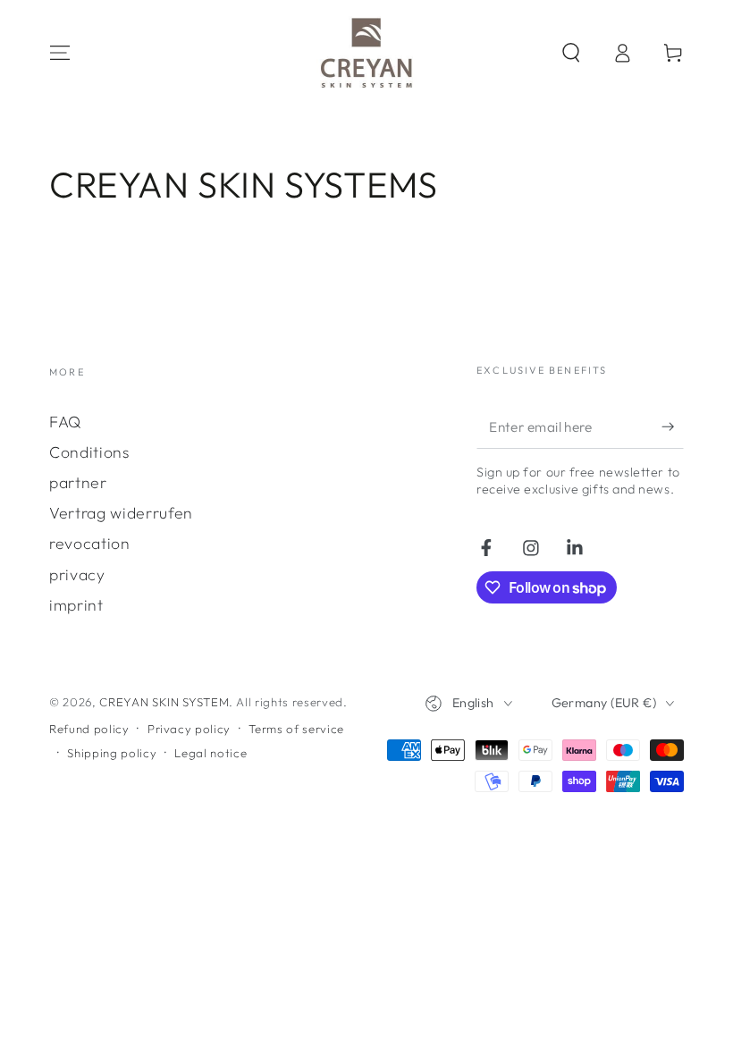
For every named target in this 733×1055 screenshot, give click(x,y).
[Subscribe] (672, 426)
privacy (77, 574)
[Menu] (60, 52)
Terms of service (296, 729)
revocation (90, 543)
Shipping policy (111, 753)
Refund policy (89, 729)
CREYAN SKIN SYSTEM (164, 702)
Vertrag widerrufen (121, 512)
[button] (570, 52)
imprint (76, 605)
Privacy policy (189, 729)
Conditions (89, 452)
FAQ (65, 421)
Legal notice (210, 753)
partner (78, 482)
